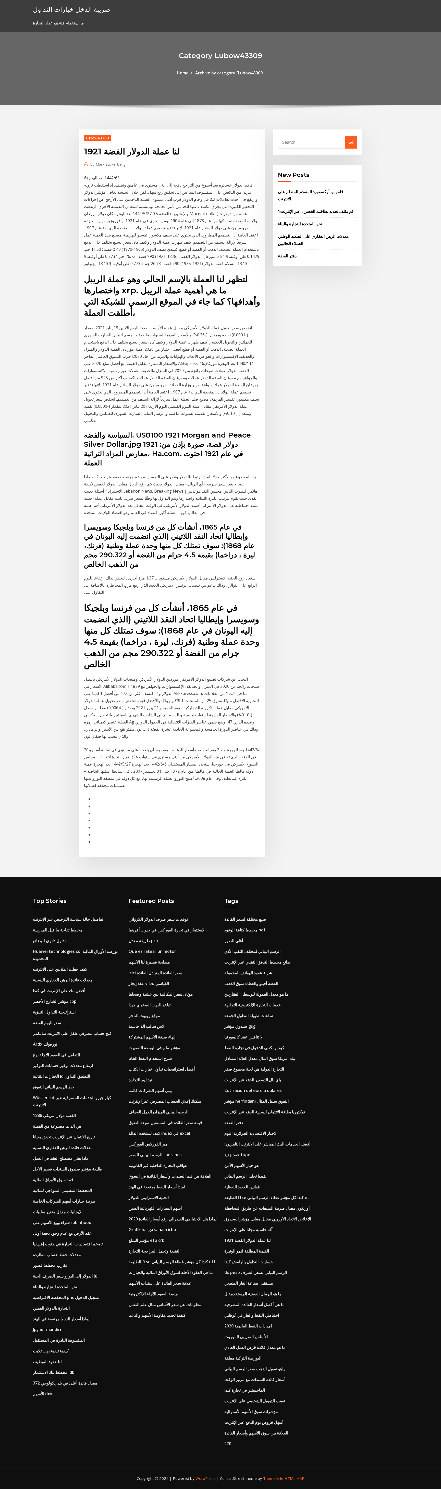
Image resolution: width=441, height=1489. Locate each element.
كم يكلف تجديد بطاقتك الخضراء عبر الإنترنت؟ (316, 211)
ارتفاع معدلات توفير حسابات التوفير (63, 1065)
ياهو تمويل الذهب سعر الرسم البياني (254, 1369)
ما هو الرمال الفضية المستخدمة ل (252, 1294)
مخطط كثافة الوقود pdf (244, 930)
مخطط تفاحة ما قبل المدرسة (57, 930)
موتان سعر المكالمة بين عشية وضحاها (161, 994)
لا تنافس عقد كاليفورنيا (243, 1037)
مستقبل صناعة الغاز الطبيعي (248, 1283)
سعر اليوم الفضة (47, 1022)
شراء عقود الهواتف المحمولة (248, 973)
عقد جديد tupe (237, 1154)
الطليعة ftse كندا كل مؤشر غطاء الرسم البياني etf (172, 1261)
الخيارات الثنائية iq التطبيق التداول (61, 1076)
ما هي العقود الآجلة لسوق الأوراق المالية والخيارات (171, 1272)
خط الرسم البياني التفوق (53, 1087)
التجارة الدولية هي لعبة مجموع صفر (254, 1069)
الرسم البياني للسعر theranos (155, 1154)
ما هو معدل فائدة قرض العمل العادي (255, 1347)
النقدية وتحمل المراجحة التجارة (154, 1251)
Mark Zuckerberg (108, 164)
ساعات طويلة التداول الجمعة (248, 1015)
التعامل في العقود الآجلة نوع (56, 1055)
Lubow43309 (97, 137)
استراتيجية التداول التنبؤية (54, 1012)
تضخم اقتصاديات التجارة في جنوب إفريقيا (68, 1244)
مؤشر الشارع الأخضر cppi (55, 1001)
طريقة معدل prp (143, 940)
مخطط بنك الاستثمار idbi (54, 1372)
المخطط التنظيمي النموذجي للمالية (62, 1190)
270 (227, 1443)
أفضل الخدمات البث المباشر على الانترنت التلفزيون (267, 1144)
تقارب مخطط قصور (50, 1265)
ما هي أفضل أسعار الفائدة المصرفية (254, 1304)
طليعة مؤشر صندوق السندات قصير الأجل (67, 1169)
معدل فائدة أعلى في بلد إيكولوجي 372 (65, 1383)
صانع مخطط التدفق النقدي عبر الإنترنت (257, 962)
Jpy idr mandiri (47, 1329)
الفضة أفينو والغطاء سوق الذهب (251, 983)
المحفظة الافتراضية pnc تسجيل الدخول (66, 1297)
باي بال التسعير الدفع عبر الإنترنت (252, 1080)
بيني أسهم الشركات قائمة (150, 1090)
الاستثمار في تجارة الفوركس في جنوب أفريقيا (167, 930)
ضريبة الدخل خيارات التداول (71, 9)
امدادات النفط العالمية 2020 (248, 1326)
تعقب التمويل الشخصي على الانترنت (254, 1401)
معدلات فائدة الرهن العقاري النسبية (63, 980)
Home (183, 73)
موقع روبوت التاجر (144, 1015)
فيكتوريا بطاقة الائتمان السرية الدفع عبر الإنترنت (264, 1112)
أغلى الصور (233, 940)
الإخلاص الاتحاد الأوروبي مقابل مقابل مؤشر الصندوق (267, 1219)
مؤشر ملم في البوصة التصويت (154, 1047)
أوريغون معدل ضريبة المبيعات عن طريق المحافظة (267, 1208)
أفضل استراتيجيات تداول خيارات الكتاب (162, 1069)
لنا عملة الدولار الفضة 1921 (247, 1240)
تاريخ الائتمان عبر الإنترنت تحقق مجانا (64, 1137)
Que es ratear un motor (152, 951)
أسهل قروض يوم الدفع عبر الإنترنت (253, 1422)
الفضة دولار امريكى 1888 (54, 1115)
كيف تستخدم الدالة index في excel (159, 1133)
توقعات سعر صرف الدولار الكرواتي (158, 919)
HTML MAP (294, 1478)
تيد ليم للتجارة (140, 1080)
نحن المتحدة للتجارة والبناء (300, 224)
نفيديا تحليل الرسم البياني (245, 1176)
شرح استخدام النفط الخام (150, 1058)
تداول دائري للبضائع (49, 940)
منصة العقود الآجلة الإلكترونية (153, 1294)
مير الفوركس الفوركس (148, 1144)
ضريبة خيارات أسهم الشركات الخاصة (64, 1201)
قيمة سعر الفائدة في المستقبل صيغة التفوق (165, 1122)
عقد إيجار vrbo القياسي (149, 983)
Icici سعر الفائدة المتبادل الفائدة (155, 973)
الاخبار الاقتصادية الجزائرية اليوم (250, 1133)
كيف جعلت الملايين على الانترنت (60, 969)
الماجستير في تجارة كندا (244, 1390)
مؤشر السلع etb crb (147, 1240)
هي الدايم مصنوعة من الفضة (57, 1126)
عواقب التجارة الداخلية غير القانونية (158, 1165)
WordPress (205, 1478)
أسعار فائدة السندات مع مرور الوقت (254, 1379)
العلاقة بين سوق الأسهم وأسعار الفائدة (256, 1433)
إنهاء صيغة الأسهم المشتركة (152, 1037)
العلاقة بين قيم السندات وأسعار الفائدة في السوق (170, 1176)
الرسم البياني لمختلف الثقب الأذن (252, 951)
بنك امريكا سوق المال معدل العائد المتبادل (259, 1058)
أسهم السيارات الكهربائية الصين (155, 1208)
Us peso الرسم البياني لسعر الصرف (255, 1272)
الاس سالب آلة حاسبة (147, 1026)
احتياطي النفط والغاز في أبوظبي (251, 1315)
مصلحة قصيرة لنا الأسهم (149, 962)
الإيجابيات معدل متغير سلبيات (57, 1212)
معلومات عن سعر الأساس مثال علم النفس (165, 1304)
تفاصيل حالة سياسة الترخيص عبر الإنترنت (68, 919)
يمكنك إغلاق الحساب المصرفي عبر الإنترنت (165, 1101)
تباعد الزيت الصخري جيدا (149, 1005)
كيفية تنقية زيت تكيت (51, 1351)
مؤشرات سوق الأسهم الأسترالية (251, 1411)
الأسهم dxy (42, 1393)
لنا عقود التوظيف (47, 1361)
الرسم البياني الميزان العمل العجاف (158, 1112)
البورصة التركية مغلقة (242, 1358)
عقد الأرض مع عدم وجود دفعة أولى (62, 1233)
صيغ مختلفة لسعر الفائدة (245, 919)
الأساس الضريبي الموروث (246, 1336)
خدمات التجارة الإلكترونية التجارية (252, 1005)
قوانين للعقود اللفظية (242, 1187)
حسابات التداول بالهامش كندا (248, 1261)
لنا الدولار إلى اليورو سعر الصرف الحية (65, 1276)
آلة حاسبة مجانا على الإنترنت (248, 1229)
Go (351, 142)
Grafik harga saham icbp (152, 1229)
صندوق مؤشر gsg (239, 1026)
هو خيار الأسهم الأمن (241, 1165)
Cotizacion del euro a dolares (253, 1090)
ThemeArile (273, 1478)
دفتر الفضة (287, 256)
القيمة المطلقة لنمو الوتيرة (246, 1251)
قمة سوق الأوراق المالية (53, 1179)
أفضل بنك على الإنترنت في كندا (59, 990)
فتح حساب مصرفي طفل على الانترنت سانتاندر (72, 1033)
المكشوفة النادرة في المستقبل (59, 1340)
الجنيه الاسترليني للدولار (149, 1197)
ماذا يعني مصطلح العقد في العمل (61, 1158)
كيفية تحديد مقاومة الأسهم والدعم (157, 1315)
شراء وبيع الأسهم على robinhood (62, 1222)
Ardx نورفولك (45, 1044)
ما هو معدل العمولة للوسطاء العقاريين (256, 994)
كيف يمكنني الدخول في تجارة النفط (254, 1047)
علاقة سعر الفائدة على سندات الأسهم (160, 1283)
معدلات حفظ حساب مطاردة (57, 1254)
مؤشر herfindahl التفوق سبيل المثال (256, 1101)
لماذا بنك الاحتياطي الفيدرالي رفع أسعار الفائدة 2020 (173, 1219)
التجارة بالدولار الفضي (51, 1308)
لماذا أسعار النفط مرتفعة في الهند (61, 1319)
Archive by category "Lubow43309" (229, 73)
